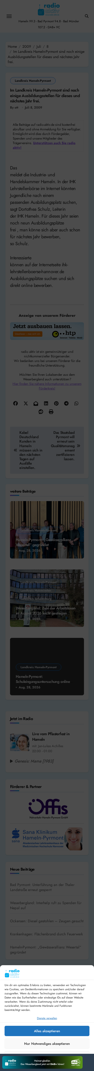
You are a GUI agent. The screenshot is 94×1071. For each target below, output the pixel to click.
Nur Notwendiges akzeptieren (47, 1043)
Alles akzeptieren (47, 1031)
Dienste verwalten (47, 1018)
